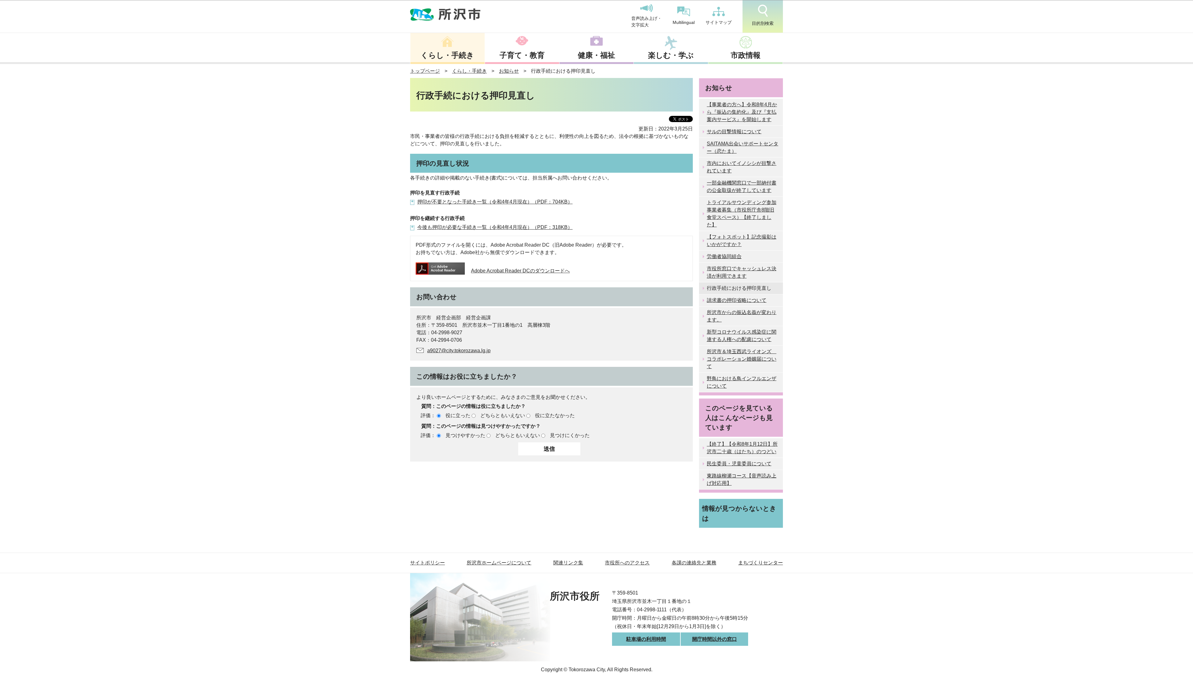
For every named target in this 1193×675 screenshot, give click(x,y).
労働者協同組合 (724, 256)
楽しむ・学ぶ (671, 55)
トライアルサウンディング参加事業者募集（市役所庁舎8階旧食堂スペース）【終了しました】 (741, 213)
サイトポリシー (427, 562)
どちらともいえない (502, 415)
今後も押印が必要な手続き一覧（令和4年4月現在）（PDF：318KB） (495, 227)
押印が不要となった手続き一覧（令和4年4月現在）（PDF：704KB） (495, 201)
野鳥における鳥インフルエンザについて (741, 382)
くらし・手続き (447, 55)
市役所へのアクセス (627, 562)
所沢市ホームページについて (499, 562)
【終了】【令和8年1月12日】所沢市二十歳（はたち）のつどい (742, 447)
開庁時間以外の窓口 (714, 639)
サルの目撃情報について (734, 131)
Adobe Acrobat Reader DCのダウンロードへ (520, 270)
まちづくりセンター (760, 562)
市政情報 (746, 55)
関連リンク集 (568, 562)
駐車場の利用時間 (646, 639)
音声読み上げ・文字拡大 (646, 22)
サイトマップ (719, 22)
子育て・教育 (522, 55)
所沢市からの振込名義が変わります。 (741, 316)
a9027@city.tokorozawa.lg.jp (459, 350)
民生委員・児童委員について (739, 463)
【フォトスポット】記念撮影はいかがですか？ (741, 240)
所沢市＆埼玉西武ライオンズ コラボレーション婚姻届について (741, 359)
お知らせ (509, 71)
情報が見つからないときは (739, 513)
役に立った (458, 415)
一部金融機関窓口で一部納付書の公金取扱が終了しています (741, 186)
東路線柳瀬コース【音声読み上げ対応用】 (741, 479)
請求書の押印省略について (736, 300)
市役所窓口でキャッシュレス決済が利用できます (741, 272)
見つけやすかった (465, 435)
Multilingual (684, 22)
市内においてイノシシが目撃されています (741, 167)
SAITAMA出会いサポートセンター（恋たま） (742, 147)
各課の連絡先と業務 (694, 562)
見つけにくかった (570, 435)
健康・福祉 (596, 55)
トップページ (425, 71)
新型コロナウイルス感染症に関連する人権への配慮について (741, 335)
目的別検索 (763, 23)
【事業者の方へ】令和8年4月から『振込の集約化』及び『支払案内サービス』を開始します (742, 112)
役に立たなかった (555, 415)
